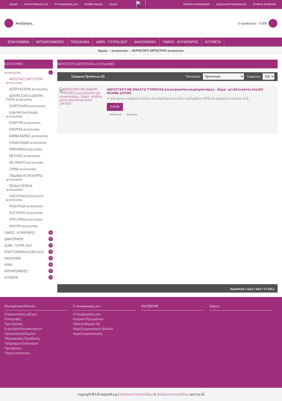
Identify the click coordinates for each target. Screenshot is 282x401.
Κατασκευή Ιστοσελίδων (136, 394)
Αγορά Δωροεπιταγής (87, 333)
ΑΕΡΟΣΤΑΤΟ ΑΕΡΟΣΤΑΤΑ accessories (158, 50)
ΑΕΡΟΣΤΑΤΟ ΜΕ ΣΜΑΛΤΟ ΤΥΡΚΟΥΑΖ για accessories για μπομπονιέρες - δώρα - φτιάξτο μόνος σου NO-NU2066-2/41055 (185, 91)
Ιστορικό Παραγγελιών (88, 319)
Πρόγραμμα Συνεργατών (21, 343)
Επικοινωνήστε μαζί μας (21, 314)
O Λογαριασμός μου (87, 314)
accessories (119, 50)
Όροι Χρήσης (14, 324)
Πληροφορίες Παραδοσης (22, 338)
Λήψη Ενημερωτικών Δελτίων (93, 329)
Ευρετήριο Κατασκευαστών (23, 329)
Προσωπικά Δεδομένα (20, 333)
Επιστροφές (13, 319)
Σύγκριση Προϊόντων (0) (87, 76)
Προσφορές (13, 348)
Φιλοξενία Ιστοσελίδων (173, 394)
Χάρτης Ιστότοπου (17, 353)
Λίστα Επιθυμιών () (86, 324)
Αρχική (102, 50)
